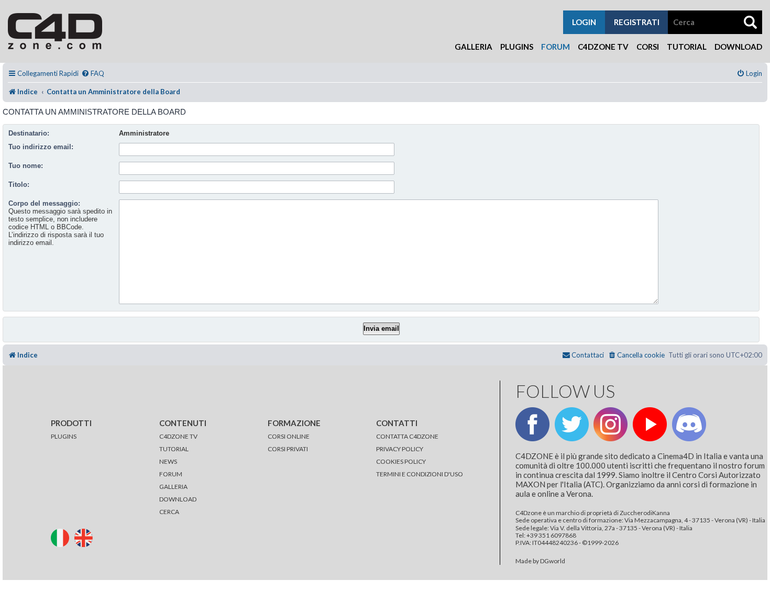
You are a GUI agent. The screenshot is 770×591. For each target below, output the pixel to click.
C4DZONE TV (178, 436)
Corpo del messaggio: (44, 203)
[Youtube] (650, 424)
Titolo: (18, 184)
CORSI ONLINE (289, 436)
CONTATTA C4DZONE (407, 436)
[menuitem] (92, 73)
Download (738, 46)
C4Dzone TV (603, 46)
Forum (555, 46)
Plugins (516, 46)
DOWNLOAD (177, 499)
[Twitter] (572, 424)
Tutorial (687, 46)
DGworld (552, 561)
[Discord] (689, 424)
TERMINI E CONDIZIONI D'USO (419, 474)
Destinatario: (28, 133)
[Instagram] (610, 424)
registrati (636, 22)
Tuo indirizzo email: (40, 147)
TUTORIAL (174, 449)
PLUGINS (63, 436)
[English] (85, 537)
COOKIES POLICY (401, 461)
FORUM (170, 474)
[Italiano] (62, 537)
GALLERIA (173, 486)
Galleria (473, 46)
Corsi (647, 46)
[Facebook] (532, 424)
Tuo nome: (25, 166)
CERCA (169, 512)
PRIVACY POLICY (399, 449)
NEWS (168, 461)
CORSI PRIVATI (288, 449)
